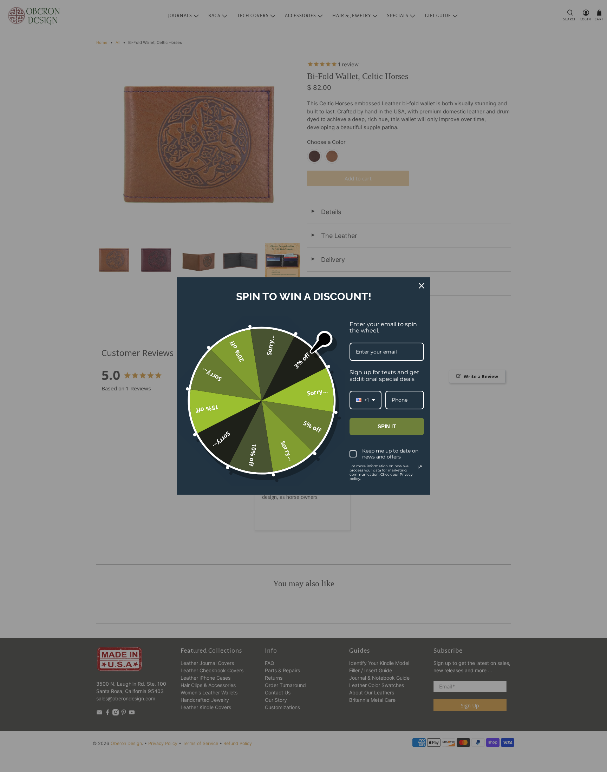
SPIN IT (387, 426)
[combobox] (365, 400)
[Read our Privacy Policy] (420, 467)
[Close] (421, 285)
